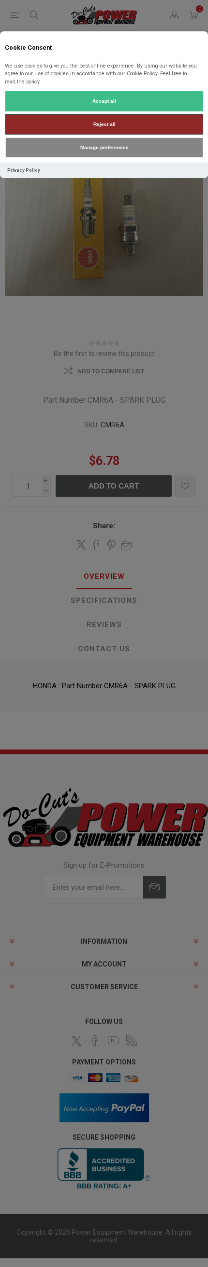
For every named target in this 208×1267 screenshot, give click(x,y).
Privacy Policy (23, 170)
